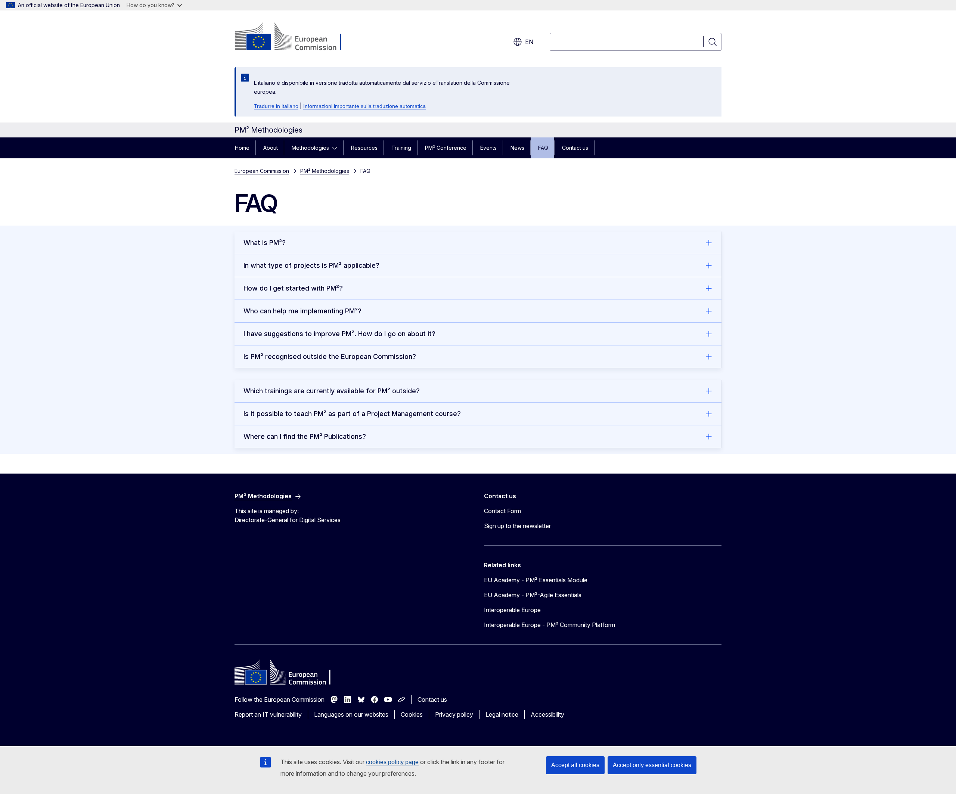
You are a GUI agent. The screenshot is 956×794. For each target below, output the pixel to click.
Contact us (575, 148)
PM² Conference (445, 148)
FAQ (543, 148)
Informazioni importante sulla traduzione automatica (364, 106)
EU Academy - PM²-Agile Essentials (532, 595)
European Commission (262, 171)
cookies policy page (392, 762)
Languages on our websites (351, 714)
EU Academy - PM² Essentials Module (535, 580)
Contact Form (502, 511)
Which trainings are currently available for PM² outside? (331, 391)
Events (488, 148)
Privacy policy (454, 714)
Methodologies (310, 148)
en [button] (529, 42)
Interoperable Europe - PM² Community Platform (549, 625)
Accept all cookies (575, 765)
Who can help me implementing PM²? (302, 311)
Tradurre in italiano (276, 106)
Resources (364, 148)
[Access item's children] (336, 147)
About (270, 148)
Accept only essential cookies (652, 765)
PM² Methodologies (324, 171)
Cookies (412, 714)
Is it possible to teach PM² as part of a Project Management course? (352, 414)
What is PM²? (264, 242)
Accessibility (547, 714)
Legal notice (501, 714)
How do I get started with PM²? (293, 288)
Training (401, 148)
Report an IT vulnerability (268, 714)
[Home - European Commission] (295, 37)
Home (242, 148)
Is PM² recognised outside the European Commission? (329, 356)
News (517, 148)
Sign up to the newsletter (517, 526)
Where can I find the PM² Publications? (304, 436)
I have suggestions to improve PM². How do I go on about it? (339, 334)
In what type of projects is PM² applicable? (311, 265)
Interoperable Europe (512, 610)
